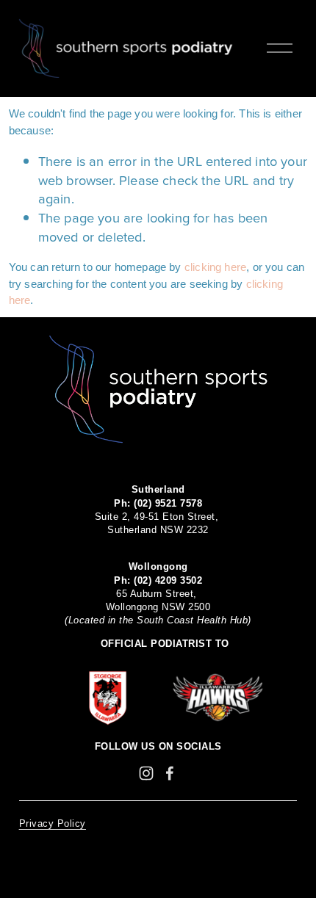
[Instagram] (146, 773)
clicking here (215, 267)
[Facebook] (169, 773)
